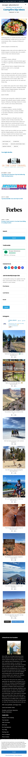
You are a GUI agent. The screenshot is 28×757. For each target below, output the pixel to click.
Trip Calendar (5, 720)
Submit (6, 307)
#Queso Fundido (7, 146)
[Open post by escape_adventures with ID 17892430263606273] (14, 399)
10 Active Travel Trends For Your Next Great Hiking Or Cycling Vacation (13, 222)
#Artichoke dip (7, 141)
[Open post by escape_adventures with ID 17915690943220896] (14, 544)
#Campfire (16, 141)
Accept (14, 752)
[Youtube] (12, 267)
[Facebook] (5, 267)
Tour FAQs (4, 729)
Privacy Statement (18, 755)
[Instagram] (22, 267)
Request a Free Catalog (8, 717)
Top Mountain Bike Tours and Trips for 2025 (12, 198)
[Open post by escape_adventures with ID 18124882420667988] (14, 602)
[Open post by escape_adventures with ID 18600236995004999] (14, 573)
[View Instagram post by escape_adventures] (24, 350)
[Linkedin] (15, 267)
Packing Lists (5, 732)
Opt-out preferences (10, 755)
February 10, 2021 (14, 12)
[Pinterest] (19, 267)
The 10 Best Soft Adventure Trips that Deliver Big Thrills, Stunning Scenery (13, 175)
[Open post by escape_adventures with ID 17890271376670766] (14, 457)
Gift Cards (4, 724)
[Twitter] (9, 267)
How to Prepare (6, 734)
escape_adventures (14, 360)
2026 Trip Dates (6, 722)
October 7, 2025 (6, 172)
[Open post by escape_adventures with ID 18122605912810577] (14, 370)
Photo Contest (5, 736)
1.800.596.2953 (21, 1)
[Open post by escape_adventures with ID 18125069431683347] (14, 486)
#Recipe (16, 146)
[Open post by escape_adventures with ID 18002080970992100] (14, 428)
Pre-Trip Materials (6, 727)
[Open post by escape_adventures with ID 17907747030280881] (14, 515)
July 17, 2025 (5, 197)
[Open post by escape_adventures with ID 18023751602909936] (14, 341)
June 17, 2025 (5, 219)
